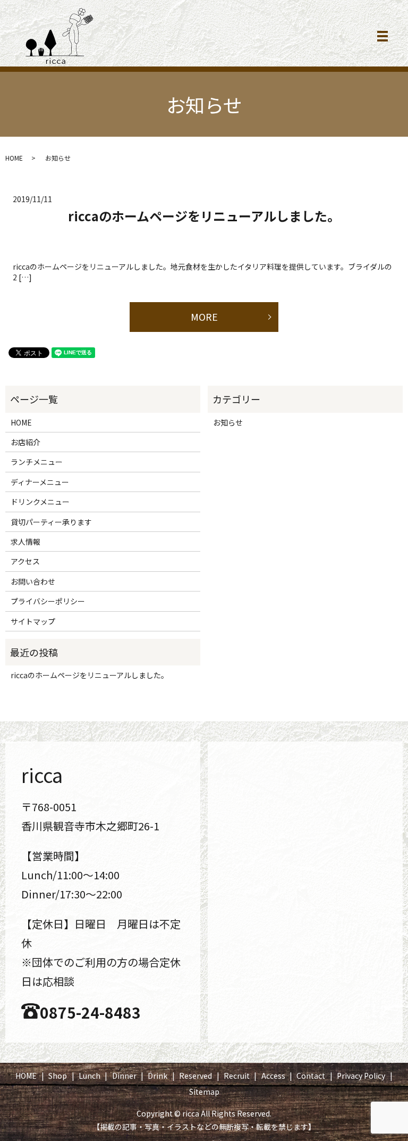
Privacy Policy (361, 1075)
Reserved (195, 1075)
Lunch (89, 1075)
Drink (157, 1075)
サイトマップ (33, 621)
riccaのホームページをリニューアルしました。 (204, 215)
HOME (14, 157)
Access (273, 1075)
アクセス (25, 561)
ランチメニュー (37, 461)
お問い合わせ (33, 581)
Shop (57, 1075)
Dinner (124, 1075)
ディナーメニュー (40, 482)
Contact (310, 1075)
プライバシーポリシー (48, 601)
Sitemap (204, 1091)
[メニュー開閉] (382, 36)
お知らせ (228, 422)
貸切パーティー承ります (51, 522)
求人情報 (25, 541)
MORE (204, 316)
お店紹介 (25, 442)
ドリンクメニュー (40, 501)
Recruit (237, 1075)
